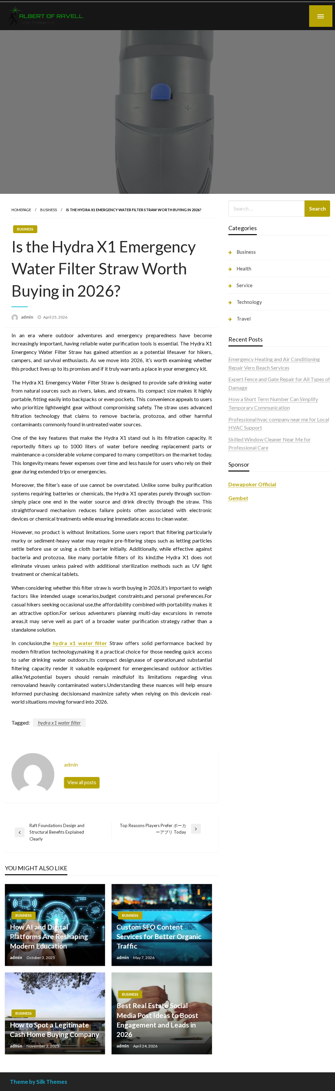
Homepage (21, 210)
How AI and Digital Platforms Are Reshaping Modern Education (49, 936)
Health (244, 268)
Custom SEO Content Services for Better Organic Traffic (158, 936)
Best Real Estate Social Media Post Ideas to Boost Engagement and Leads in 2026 (157, 1019)
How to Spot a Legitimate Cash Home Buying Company (54, 1029)
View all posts (81, 782)
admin (27, 317)
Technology (249, 302)
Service (245, 285)
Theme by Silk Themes (38, 1081)
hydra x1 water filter (80, 643)
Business (48, 210)
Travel (244, 319)
